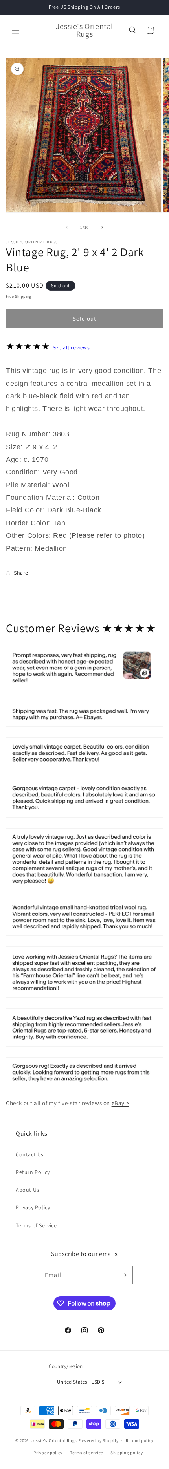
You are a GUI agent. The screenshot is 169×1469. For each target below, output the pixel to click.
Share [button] (21, 572)
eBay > (120, 1103)
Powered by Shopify (98, 1440)
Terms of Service (36, 1225)
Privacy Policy (33, 1207)
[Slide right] (101, 227)
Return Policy (33, 1172)
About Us (27, 1189)
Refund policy (140, 1440)
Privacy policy (47, 1452)
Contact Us (30, 1154)
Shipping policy (126, 1452)
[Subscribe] (123, 1275)
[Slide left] (67, 227)
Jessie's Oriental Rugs (54, 1440)
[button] (15, 30)
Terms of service (86, 1452)
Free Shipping (18, 296)
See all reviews (71, 347)
